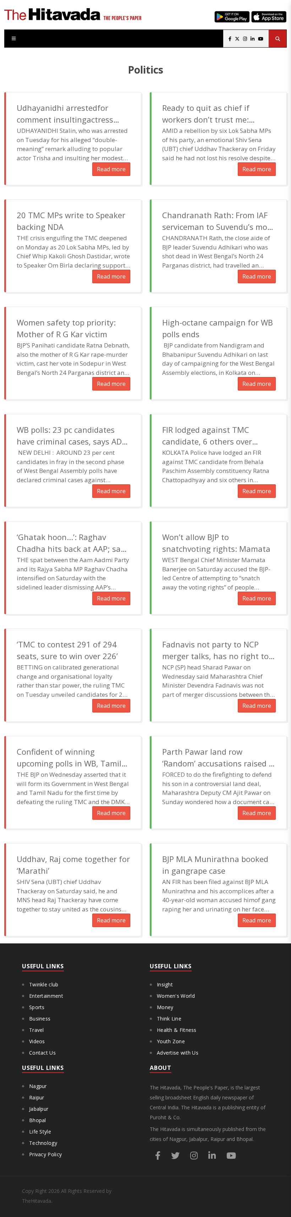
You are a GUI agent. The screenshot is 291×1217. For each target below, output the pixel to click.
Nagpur (38, 1086)
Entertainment (46, 995)
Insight (165, 984)
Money (165, 1007)
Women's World (176, 995)
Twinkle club (44, 984)
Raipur (36, 1097)
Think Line (169, 1018)
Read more (111, 169)
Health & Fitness (177, 1030)
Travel (36, 1030)
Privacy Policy (45, 1154)
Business (39, 1018)
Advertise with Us (177, 1052)
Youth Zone (171, 1041)
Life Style (40, 1131)
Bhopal (37, 1120)
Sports (37, 1007)
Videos (37, 1041)
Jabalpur (38, 1108)
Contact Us (42, 1052)
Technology (43, 1143)
